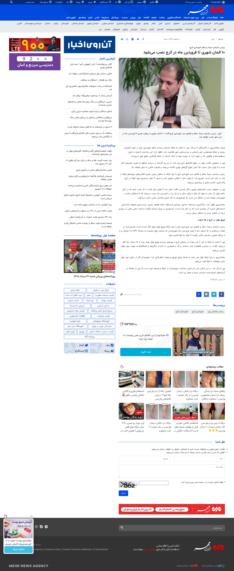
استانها (220, 39)
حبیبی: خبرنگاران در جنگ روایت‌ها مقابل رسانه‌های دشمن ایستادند (90, 103)
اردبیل (167, 23)
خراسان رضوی (93, 23)
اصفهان (176, 23)
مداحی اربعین (103, 305)
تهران (138, 23)
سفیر (88, 295)
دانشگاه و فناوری (174, 17)
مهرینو (82, 331)
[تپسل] (121, 324)
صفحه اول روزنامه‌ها (103, 235)
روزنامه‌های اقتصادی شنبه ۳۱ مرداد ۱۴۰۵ (85, 276)
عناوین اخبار (219, 23)
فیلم (90, 17)
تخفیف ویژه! (18, 549)
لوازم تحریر (74, 290)
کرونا (223, 213)
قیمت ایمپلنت (103, 316)
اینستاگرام (104, 2)
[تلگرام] (46, 527)
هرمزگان (116, 29)
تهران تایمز (70, 331)
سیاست (124, 17)
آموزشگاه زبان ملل (75, 326)
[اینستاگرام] (36, 527)
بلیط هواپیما (75, 321)
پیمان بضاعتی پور (215, 311)
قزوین (221, 29)
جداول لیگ (44, 2)
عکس (97, 17)
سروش (140, 2)
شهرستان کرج (182, 311)
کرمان (197, 29)
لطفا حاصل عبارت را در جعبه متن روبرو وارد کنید (203, 482)
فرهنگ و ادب (212, 17)
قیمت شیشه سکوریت (104, 295)
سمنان (48, 23)
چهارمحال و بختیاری (125, 23)
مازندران (134, 29)
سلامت (162, 17)
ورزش (132, 17)
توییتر (90, 2)
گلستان (160, 29)
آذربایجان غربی (188, 23)
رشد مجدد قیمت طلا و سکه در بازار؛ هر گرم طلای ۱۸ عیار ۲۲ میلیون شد (89, 162)
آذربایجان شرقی (204, 23)
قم (214, 29)
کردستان (207, 29)
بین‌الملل (115, 17)
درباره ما (37, 544)
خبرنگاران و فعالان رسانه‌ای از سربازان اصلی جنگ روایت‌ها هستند (91, 119)
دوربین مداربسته (77, 305)
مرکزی (125, 29)
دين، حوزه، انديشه (191, 17)
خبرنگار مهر (192, 148)
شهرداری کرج (198, 311)
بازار (139, 17)
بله (116, 2)
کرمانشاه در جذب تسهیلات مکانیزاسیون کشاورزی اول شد (88, 88)
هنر (202, 17)
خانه (222, 17)
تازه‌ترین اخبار (107, 59)
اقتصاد (146, 17)
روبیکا (78, 2)
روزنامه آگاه (90, 336)
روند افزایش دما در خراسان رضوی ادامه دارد (93, 204)
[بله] (41, 527)
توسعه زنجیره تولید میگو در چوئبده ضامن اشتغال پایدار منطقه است (88, 225)
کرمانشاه (189, 29)
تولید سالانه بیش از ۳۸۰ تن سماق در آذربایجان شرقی (88, 211)
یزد (100, 29)
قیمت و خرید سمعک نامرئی (101, 331)
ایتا (67, 2)
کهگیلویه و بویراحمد (174, 29)
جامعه (154, 17)
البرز (160, 23)
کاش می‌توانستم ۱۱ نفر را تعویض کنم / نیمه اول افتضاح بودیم (91, 66)
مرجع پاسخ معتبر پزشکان (102, 311)
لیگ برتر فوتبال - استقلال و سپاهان (96, 80)
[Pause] (176, 353)
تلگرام (152, 2)
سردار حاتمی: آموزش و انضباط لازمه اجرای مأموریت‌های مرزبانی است (88, 196)
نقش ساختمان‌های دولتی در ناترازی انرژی (94, 170)
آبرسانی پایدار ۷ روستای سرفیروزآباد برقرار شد (92, 95)
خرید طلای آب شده (73, 295)
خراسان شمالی (78, 23)
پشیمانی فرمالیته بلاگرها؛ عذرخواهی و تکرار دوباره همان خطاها (90, 178)
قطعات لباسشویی (77, 316)
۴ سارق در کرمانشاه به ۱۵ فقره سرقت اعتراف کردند (89, 127)
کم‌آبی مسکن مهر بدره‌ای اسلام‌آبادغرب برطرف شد (90, 73)
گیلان (151, 29)
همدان (107, 29)
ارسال (123, 493)
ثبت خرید (146, 352)
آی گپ (127, 2)
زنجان (55, 23)
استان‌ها (105, 17)
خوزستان (65, 23)
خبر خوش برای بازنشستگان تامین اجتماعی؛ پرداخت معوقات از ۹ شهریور (90, 187)
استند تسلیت (73, 300)
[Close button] (31, 516)
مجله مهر (82, 17)
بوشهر (146, 23)
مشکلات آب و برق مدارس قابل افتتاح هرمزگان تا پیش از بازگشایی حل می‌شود (88, 135)
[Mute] (181, 353)
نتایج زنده (59, 2)
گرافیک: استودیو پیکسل (186, 565)
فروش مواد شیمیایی (76, 311)
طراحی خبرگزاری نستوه (210, 565)
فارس (19, 23)
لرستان (143, 29)
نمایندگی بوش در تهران (102, 326)
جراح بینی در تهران (101, 290)
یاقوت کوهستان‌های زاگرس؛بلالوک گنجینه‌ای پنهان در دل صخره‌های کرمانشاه (89, 152)
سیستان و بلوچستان (33, 23)
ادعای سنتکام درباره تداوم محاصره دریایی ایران (91, 111)
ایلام (154, 23)
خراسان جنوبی (108, 23)
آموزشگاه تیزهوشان (101, 321)
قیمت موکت (106, 300)
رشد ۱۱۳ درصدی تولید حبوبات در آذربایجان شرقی (91, 217)
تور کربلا (90, 300)
